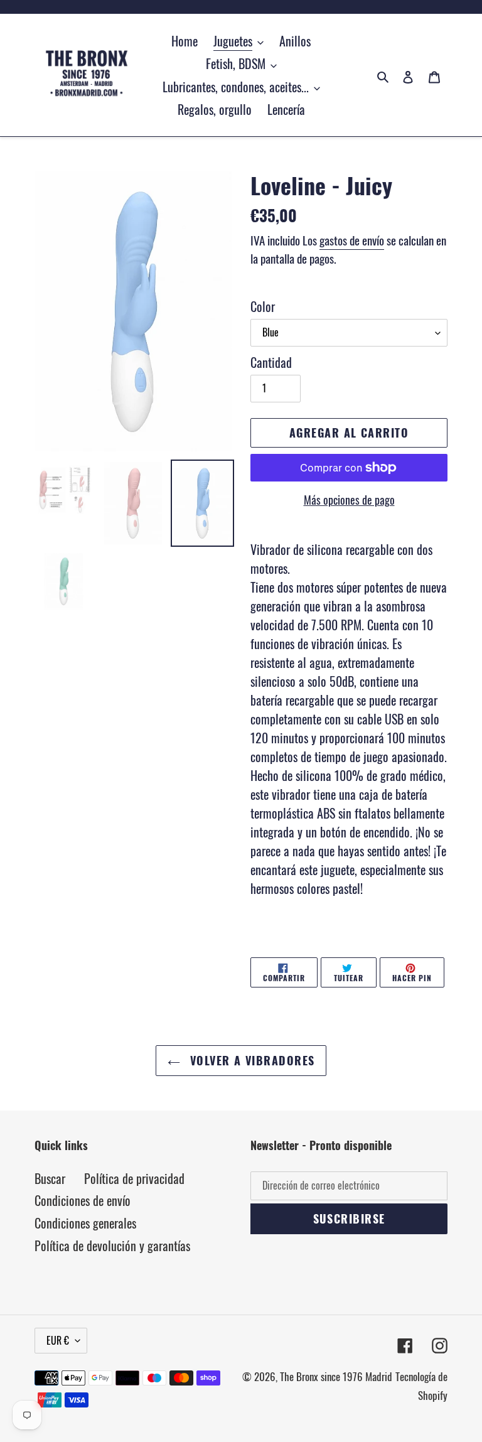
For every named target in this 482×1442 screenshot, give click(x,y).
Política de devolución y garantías (112, 1245)
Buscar (50, 1178)
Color (262, 306)
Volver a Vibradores (250, 1060)
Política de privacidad (134, 1178)
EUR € (57, 1340)
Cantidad (271, 362)
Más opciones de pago (349, 500)
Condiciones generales (85, 1222)
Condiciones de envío (83, 1200)
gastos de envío (351, 240)
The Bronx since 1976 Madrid (336, 1376)
